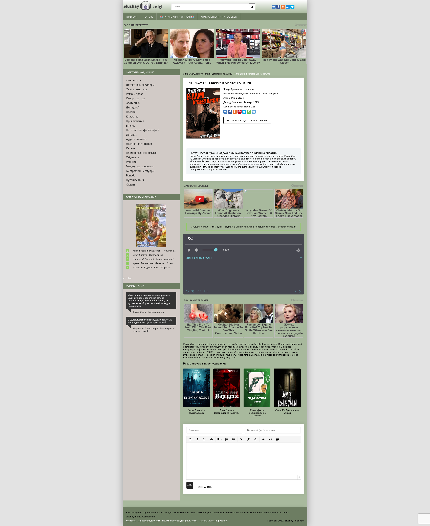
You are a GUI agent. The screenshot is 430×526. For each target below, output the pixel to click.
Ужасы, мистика (136, 89)
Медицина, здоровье (139, 166)
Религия (131, 162)
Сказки (130, 184)
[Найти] (252, 7)
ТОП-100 (148, 16)
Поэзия (131, 112)
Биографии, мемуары (140, 171)
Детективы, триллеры (242, 89)
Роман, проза (134, 94)
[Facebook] (230, 112)
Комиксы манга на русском (219, 16)
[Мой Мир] (288, 7)
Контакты (131, 520)
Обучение (132, 157)
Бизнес (130, 125)
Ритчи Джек (237, 98)
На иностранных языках (141, 152)
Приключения (135, 121)
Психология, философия (142, 130)
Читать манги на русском (213, 520)
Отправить (205, 487)
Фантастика (133, 80)
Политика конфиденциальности (179, 520)
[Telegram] (254, 112)
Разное (130, 148)
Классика (132, 116)
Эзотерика (133, 103)
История (131, 134)
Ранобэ (130, 175)
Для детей (133, 107)
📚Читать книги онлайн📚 (177, 16)
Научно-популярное (139, 143)
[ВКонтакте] (225, 112)
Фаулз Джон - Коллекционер (148, 312)
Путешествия (135, 180)
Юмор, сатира (135, 98)
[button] (190, 439)
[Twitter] (244, 112)
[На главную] (144, 6)
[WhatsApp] (249, 112)
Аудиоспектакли (136, 139)
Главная (131, 16)
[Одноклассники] (235, 112)
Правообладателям (149, 520)
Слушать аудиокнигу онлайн (248, 120)
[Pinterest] (240, 112)
